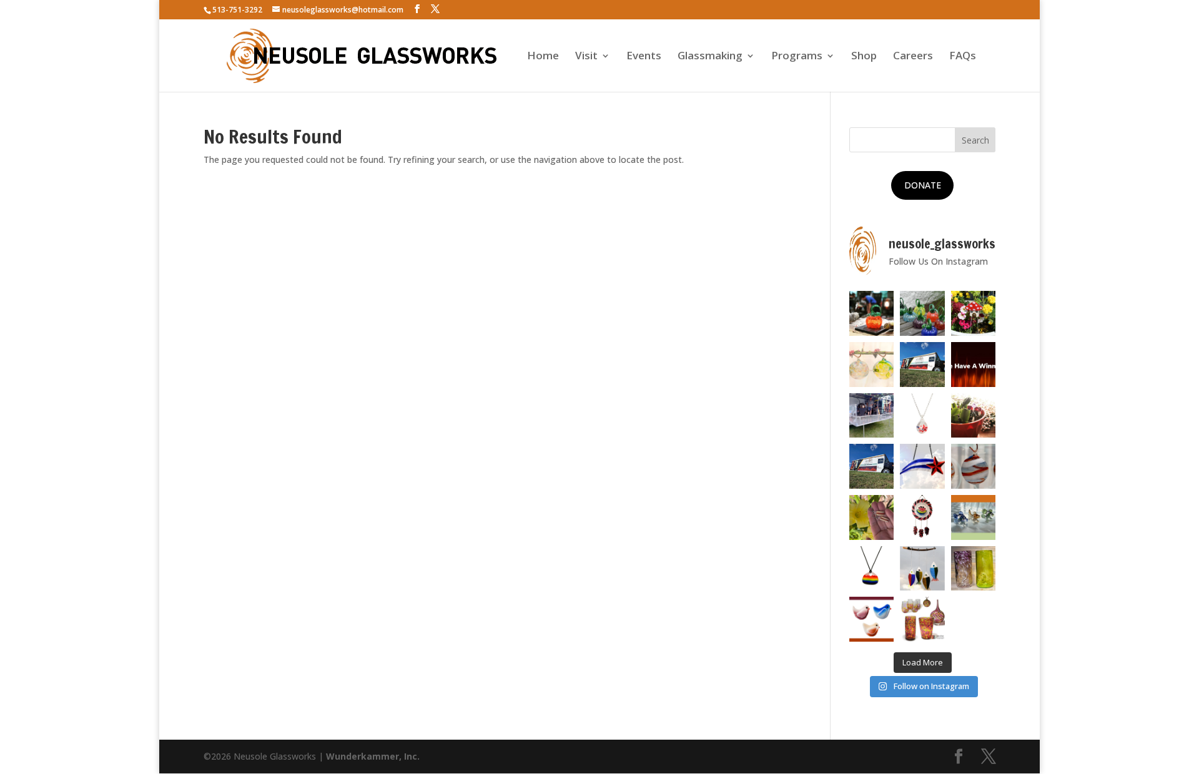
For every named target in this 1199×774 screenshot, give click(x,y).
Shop (864, 56)
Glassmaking (710, 56)
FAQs (962, 56)
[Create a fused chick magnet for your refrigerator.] (871, 619)
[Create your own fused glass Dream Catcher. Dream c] (922, 517)
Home (543, 56)
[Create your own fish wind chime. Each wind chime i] (922, 568)
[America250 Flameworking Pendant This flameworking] (922, 415)
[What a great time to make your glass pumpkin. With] (871, 313)
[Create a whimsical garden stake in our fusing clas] (973, 313)
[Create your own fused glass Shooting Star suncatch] (922, 466)
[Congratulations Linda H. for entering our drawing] (973, 364)
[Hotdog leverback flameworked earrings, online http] (871, 517)
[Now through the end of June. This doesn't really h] (973, 568)
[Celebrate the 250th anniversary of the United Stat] (973, 466)
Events (643, 56)
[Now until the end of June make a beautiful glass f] (973, 517)
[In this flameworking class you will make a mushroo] (973, 415)
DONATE (922, 185)
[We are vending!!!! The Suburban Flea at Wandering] (922, 364)
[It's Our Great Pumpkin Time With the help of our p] (922, 313)
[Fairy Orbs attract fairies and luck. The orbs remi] (871, 364)
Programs (796, 56)
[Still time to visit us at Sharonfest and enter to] (871, 415)
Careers (913, 56)
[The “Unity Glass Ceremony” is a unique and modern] (922, 619)
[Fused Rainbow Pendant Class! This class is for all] (871, 568)
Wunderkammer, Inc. (373, 756)
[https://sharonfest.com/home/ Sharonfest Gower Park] (871, 466)
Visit (586, 56)
